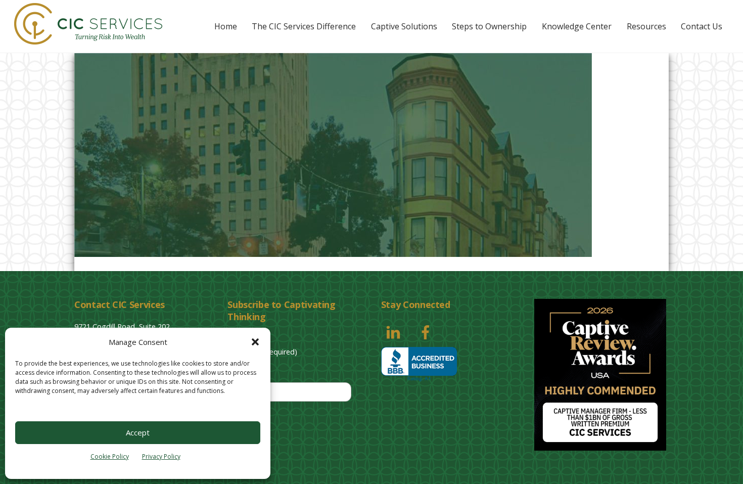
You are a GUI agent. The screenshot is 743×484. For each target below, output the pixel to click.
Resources (646, 26)
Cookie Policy (109, 456)
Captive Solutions (404, 26)
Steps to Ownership (489, 26)
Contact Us (701, 26)
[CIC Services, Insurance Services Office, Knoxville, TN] (419, 364)
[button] (255, 342)
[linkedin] (395, 331)
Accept (138, 432)
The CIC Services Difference (304, 26)
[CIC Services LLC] (88, 39)
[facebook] (427, 331)
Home (225, 26)
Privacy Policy (161, 456)
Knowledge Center (577, 26)
